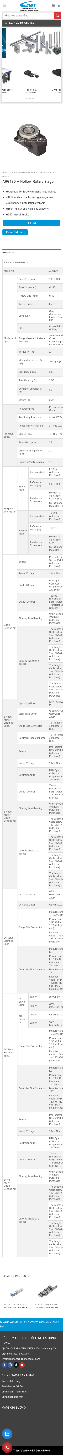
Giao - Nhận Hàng (11, 1381)
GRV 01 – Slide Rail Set (47, 1307)
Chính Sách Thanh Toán (14, 1391)
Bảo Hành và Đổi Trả (12, 1386)
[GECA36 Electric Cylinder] (16, 1291)
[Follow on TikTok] (16, 1365)
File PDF (32, 222)
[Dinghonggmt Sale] (29, 5)
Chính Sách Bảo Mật (12, 1396)
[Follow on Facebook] (4, 1365)
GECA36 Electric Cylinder (16, 1307)
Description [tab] (9, 252)
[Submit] (57, 15)
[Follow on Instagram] (10, 1365)
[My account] (59, 5)
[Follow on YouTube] (22, 1365)
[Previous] (3, 80)
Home (5, 172)
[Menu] (4, 6)
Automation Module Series (24, 172)
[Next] (60, 1299)
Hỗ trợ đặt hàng (15, 232)
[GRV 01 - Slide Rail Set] (47, 1291)
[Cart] (53, 5)
